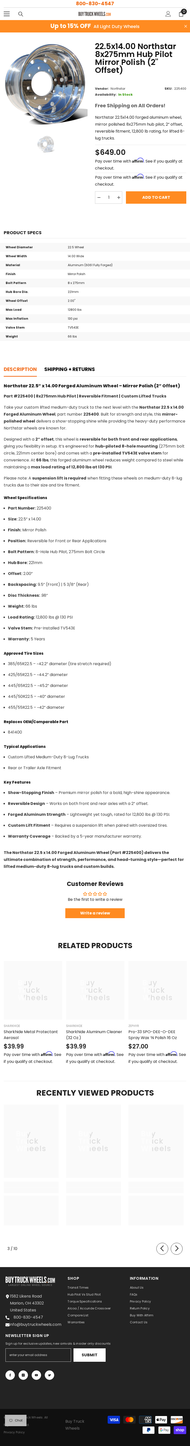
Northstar (118, 88)
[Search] (21, 14)
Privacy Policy (14, 1432)
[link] (31, 1190)
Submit (89, 1355)
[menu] (7, 14)
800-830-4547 (95, 3)
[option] (46, 84)
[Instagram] (23, 1375)
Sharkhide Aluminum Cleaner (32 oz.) (94, 1035)
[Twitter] (49, 1375)
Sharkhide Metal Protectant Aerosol (31, 1035)
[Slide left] (162, 1249)
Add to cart (156, 197)
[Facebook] (10, 1375)
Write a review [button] (95, 913)
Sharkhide (12, 1026)
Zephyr (133, 1026)
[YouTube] (36, 1375)
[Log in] (168, 14)
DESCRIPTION (20, 369)
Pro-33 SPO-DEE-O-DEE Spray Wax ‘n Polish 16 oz (152, 1035)
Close (186, 26)
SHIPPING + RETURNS (69, 369)
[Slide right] (177, 1249)
